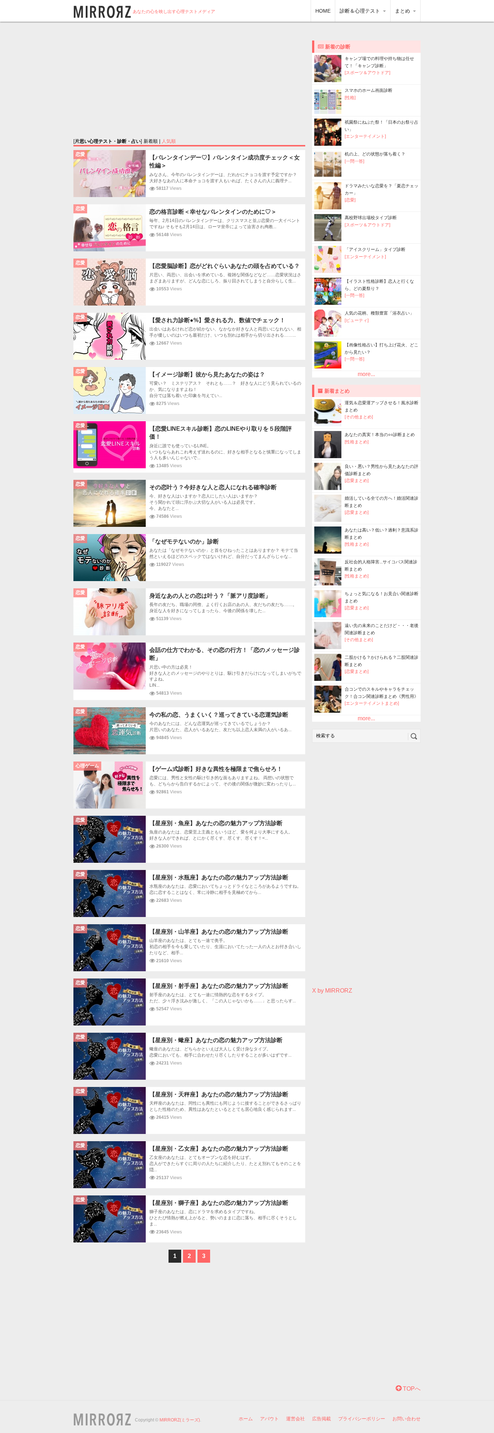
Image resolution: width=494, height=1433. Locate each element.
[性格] (350, 97)
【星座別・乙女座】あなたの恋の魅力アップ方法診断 (218, 1149)
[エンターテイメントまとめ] (372, 703)
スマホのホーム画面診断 (368, 90)
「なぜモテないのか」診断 (184, 541)
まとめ (403, 11)
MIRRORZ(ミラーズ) (179, 1420)
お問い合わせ (406, 1418)
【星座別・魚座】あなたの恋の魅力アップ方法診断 (215, 823)
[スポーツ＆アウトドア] (367, 72)
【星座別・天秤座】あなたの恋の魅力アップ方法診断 (218, 1094)
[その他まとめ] (359, 416)
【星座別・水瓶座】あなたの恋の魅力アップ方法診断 (218, 877)
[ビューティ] (357, 320)
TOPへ (411, 1389)
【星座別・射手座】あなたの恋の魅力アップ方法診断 (218, 986)
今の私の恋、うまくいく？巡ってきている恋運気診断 (218, 715)
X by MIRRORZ (332, 991)
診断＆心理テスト (361, 11)
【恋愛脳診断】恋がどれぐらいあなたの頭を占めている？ (224, 266)
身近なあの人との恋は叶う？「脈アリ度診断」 (210, 596)
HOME (323, 11)
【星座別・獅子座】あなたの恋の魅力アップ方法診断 (218, 1203)
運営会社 (295, 1418)
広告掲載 (321, 1418)
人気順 (169, 141)
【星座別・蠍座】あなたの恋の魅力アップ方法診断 (215, 1040)
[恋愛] (350, 199)
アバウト (269, 1418)
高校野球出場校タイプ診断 (371, 217)
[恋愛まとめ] (357, 480)
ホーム (246, 1418)
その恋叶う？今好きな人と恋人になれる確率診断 (213, 487)
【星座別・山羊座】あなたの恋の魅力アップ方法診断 (218, 932)
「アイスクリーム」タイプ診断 (375, 249)
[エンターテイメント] (365, 136)
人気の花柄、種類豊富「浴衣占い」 (379, 313)
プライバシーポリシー (361, 1418)
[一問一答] (354, 161)
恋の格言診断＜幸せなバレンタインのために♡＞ (213, 212)
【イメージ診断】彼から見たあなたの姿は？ (207, 374)
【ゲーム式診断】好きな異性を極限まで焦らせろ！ (215, 769)
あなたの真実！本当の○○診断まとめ (380, 434)
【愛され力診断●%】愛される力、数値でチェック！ (217, 320)
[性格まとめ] (357, 441)
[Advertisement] (189, 79)
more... (366, 374)
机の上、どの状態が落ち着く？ (375, 154)
